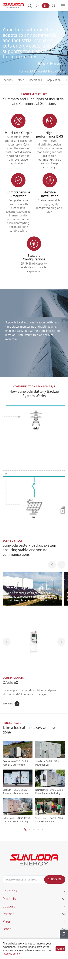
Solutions (55, 63)
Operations (35, 80)
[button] (52, 565)
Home (41, 63)
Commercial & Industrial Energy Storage (42, 71)
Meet (21, 80)
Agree (60, 949)
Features (7, 80)
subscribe (55, 879)
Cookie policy (12, 953)
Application (54, 80)
